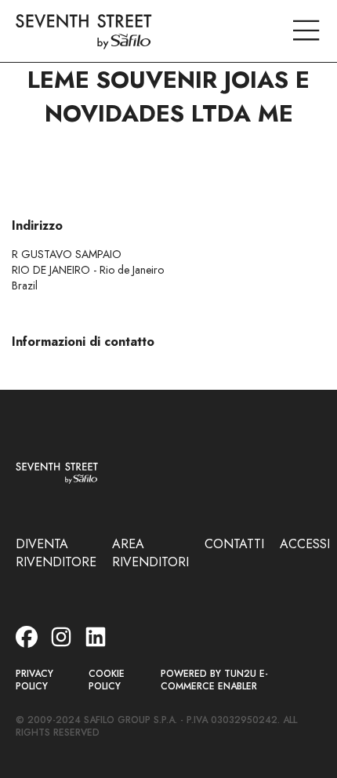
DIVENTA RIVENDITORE (56, 553)
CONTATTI (234, 544)
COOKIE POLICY (107, 680)
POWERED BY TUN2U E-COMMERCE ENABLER (214, 680)
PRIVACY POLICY (34, 680)
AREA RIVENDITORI (150, 553)
